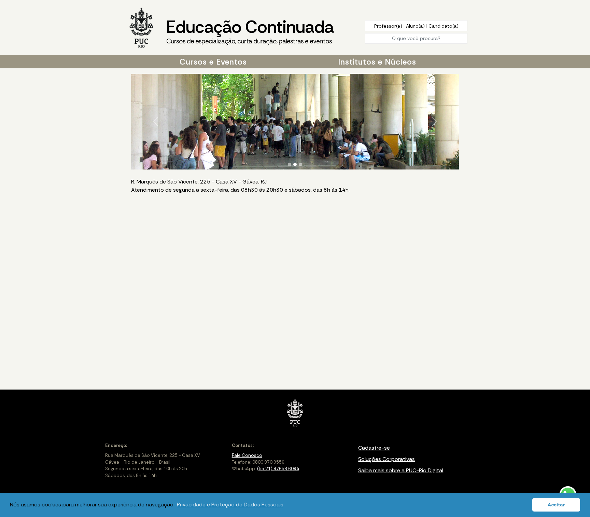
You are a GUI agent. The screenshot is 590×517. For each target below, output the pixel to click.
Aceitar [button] (556, 505)
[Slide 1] (289, 164)
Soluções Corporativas (386, 459)
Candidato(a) (444, 26)
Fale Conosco (247, 455)
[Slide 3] (300, 164)
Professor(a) (389, 26)
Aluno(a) (416, 26)
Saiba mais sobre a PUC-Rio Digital (400, 470)
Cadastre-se (374, 447)
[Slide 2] (295, 164)
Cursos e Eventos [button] (213, 62)
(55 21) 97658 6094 (278, 469)
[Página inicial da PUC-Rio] (141, 28)
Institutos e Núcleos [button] (377, 62)
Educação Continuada (250, 30)
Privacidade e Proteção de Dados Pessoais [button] (230, 504)
